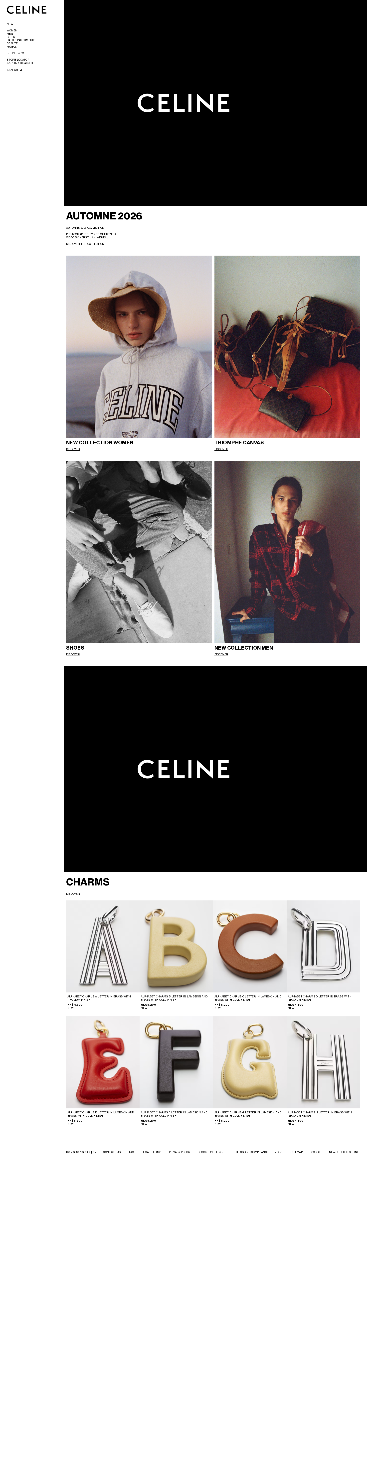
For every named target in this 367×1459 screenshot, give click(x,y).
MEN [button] (10, 33)
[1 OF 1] (323, 946)
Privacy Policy (180, 1152)
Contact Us (112, 1152)
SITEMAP (297, 1152)
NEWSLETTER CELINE (344, 1152)
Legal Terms (151, 1152)
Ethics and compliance (251, 1152)
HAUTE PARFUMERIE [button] (21, 40)
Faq (131, 1152)
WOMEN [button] (12, 30)
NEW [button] (10, 23)
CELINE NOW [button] (15, 53)
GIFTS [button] (11, 36)
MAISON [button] (12, 46)
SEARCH (13, 69)
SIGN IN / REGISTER (20, 62)
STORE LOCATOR (18, 59)
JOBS (278, 1152)
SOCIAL (316, 1152)
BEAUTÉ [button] (12, 43)
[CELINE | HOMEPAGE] (27, 9)
